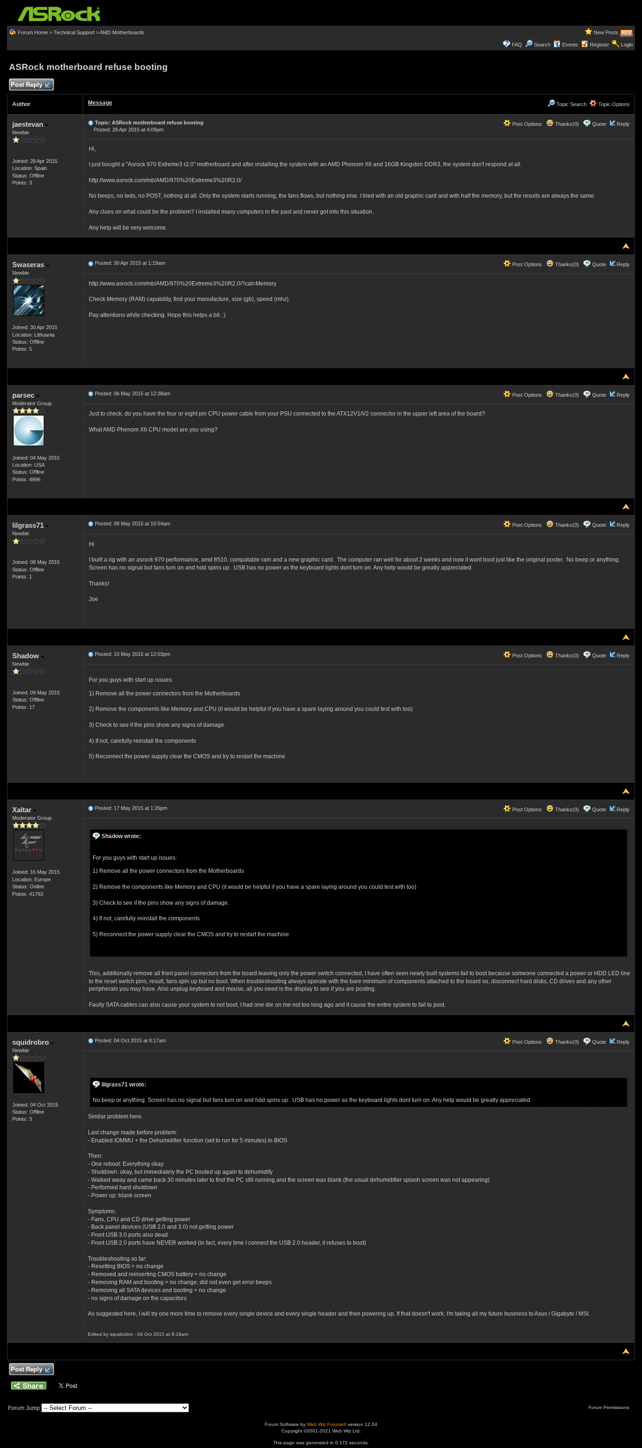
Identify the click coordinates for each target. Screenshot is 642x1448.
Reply (623, 124)
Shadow (26, 656)
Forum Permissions (609, 1407)
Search (542, 44)
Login (627, 44)
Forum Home (33, 32)
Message (100, 103)
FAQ (517, 44)
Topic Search (571, 104)
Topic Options (613, 104)
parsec (24, 395)
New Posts (606, 32)
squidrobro (31, 1042)
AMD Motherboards (122, 32)
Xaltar (22, 810)
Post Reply (26, 84)
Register (599, 44)
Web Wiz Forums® (326, 1424)
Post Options (526, 124)
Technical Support (74, 32)
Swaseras (29, 265)
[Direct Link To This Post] (91, 122)
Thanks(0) (566, 124)
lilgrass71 (29, 525)
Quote (599, 124)
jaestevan (28, 124)
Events (570, 44)
